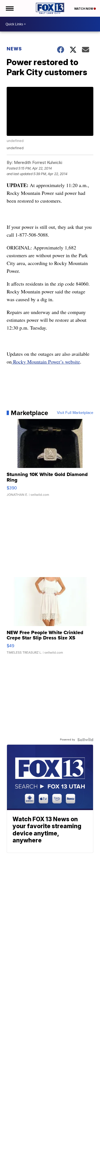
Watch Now (84, 8)
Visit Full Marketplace (75, 413)
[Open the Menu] (9, 8)
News (14, 48)
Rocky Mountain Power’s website (46, 361)
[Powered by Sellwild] (85, 740)
